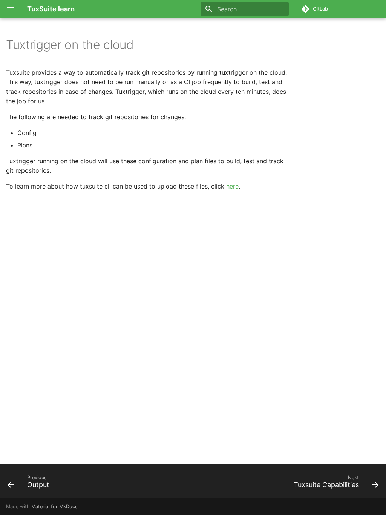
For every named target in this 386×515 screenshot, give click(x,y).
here (232, 186)
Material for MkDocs (54, 506)
